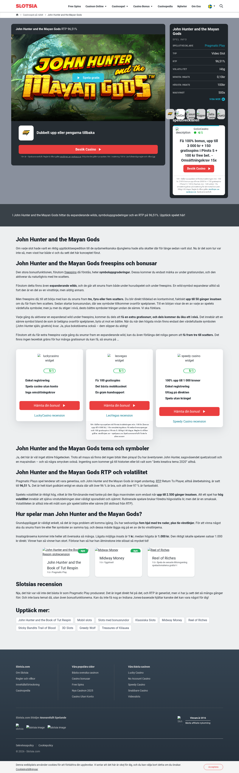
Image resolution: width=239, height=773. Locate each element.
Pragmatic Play (215, 45)
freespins (70, 262)
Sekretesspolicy (25, 735)
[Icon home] (17, 15)
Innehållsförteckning (28, 674)
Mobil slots (84, 610)
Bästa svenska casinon (85, 662)
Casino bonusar (81, 668)
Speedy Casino (136, 674)
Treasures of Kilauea (115, 618)
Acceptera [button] (213, 767)
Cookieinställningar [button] (27, 769)
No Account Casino (139, 668)
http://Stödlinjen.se (188, 175)
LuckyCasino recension (49, 405)
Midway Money (112, 548)
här (154, 157)
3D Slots (67, 618)
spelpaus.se (76, 157)
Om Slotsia (22, 662)
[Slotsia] (29, 6)
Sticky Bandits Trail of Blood (37, 618)
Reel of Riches (164, 548)
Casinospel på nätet (33, 15)
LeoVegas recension (119, 405)
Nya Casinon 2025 (82, 680)
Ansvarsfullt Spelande (53, 707)
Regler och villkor (25, 668)
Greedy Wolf (88, 618)
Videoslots (134, 686)
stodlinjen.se (65, 157)
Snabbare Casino (138, 680)
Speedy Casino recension (189, 411)
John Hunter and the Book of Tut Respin (44, 610)
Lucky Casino (136, 662)
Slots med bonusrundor (113, 610)
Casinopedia (23, 680)
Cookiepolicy (45, 735)
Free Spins (78, 674)
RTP (158, 471)
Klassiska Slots (145, 610)
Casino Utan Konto (83, 686)
